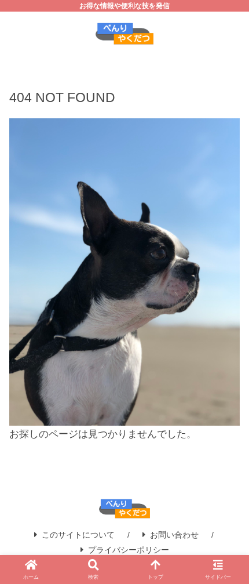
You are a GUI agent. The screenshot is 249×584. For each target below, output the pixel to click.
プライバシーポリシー (128, 549)
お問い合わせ (174, 534)
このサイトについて (78, 534)
